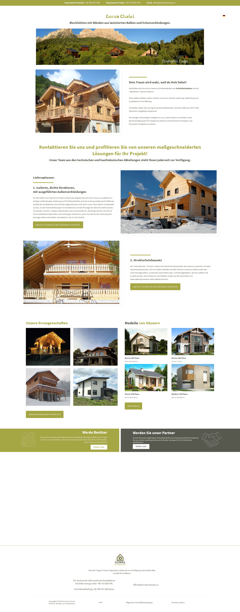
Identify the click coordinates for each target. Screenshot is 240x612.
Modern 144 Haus (180, 392)
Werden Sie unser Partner (157, 16)
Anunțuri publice (178, 602)
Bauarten (81, 16)
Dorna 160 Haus (132, 356)
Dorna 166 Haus (179, 356)
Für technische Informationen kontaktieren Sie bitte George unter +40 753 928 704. (94, 582)
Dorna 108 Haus (132, 392)
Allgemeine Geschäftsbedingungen (139, 602)
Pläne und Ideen (130, 16)
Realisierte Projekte (105, 16)
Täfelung (147, 101)
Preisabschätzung (185, 16)
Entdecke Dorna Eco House (54, 16)
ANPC (101, 602)
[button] (39, 101)
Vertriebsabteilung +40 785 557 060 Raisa (94, 589)
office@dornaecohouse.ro (146, 584)
